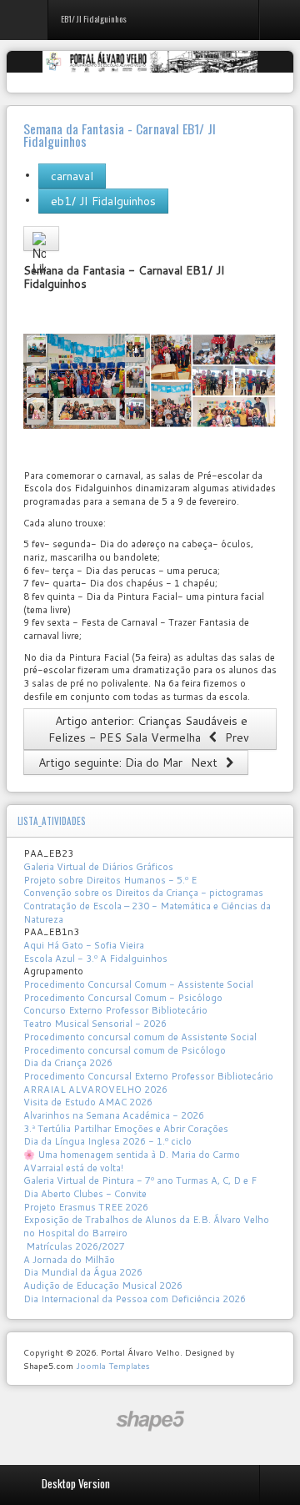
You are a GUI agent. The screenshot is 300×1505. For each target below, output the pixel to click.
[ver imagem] (86, 380)
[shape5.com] (150, 1421)
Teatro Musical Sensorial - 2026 (95, 1023)
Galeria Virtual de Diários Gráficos (98, 866)
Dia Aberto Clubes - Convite (85, 1193)
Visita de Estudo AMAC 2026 (87, 1102)
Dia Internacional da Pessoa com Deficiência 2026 (134, 1299)
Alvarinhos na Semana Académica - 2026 (113, 1115)
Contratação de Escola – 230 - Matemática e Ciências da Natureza (147, 912)
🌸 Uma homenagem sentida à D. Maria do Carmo (131, 1154)
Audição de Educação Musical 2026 (102, 1285)
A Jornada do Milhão (69, 1259)
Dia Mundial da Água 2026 (82, 1272)
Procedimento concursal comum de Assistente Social (140, 1037)
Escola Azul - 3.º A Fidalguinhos (95, 958)
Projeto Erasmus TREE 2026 (85, 1207)
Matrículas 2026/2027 (74, 1246)
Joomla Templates (112, 1366)
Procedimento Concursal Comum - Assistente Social (138, 984)
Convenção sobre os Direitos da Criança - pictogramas (143, 892)
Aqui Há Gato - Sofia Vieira (83, 945)
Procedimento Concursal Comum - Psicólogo (122, 997)
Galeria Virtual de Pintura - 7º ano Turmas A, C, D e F (140, 1180)
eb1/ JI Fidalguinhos (103, 201)
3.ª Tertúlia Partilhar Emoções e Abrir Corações (125, 1128)
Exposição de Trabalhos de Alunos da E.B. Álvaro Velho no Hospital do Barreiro (146, 1226)
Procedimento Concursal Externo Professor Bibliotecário (148, 1076)
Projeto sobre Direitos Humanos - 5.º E (110, 880)
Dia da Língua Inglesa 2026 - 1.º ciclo (107, 1141)
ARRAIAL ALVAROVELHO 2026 (95, 1089)
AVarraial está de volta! (74, 1168)
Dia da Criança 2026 (67, 1063)
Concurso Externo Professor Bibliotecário (115, 1010)
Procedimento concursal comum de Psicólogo (124, 1050)
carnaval (72, 176)
